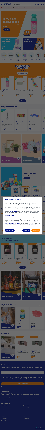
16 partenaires (13, 211)
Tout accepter (36, 230)
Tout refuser (26, 230)
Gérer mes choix (9, 230)
